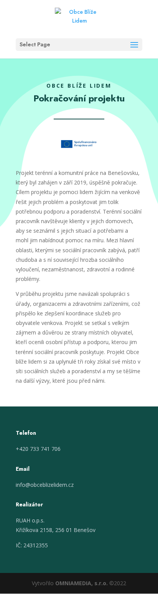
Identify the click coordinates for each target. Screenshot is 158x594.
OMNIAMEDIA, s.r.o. (81, 583)
